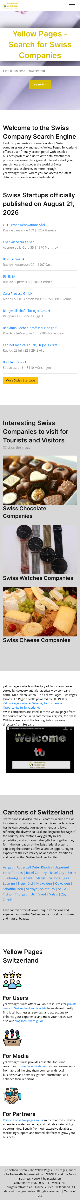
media (25, 1066)
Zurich (7, 900)
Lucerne (9, 883)
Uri (33, 894)
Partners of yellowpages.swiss (23, 1120)
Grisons (54, 878)
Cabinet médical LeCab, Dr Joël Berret (30, 345)
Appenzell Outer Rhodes (34, 867)
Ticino (7, 894)
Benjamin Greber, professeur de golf (29, 328)
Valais (53, 894)
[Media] (12, 1037)
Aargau (8, 867)
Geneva (26, 878)
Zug (64, 894)
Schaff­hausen (13, 889)
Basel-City (57, 873)
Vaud (42, 894)
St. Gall (63, 889)
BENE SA (9, 276)
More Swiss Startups (20, 380)
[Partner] (12, 1095)
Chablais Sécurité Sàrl (19, 242)
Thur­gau (21, 894)
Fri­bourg (11, 878)
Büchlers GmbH (14, 362)
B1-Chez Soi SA (13, 259)
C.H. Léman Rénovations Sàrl (24, 225)
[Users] (12, 979)
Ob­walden (62, 883)
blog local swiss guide (29, 1021)
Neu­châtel (25, 883)
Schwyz (31, 889)
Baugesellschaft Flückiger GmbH (26, 311)
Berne (71, 873)
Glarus (40, 878)
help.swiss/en (52, 1178)
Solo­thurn (47, 889)
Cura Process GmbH (18, 293)
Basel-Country (36, 873)
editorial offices (41, 1066)
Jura (66, 878)
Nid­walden (44, 883)
